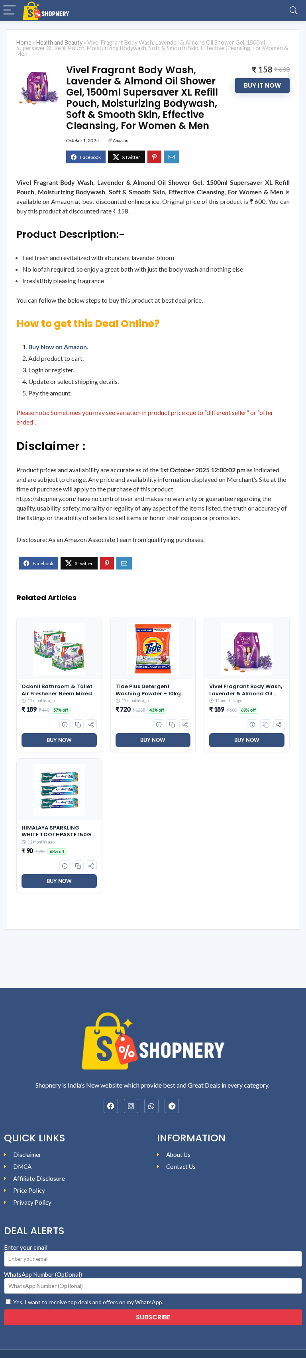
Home (23, 42)
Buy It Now (262, 85)
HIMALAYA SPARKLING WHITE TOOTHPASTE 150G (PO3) (56, 831)
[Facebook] (111, 1106)
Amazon (120, 140)
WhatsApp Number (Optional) (43, 1274)
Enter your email (25, 1247)
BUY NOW (59, 740)
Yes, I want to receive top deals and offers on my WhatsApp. (88, 1302)
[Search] (293, 10)
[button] (65, 724)
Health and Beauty (59, 42)
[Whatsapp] (151, 1106)
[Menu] (9, 10)
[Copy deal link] (78, 724)
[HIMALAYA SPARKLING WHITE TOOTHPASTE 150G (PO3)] (59, 790)
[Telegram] (172, 1106)
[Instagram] (131, 1106)
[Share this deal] (91, 724)
